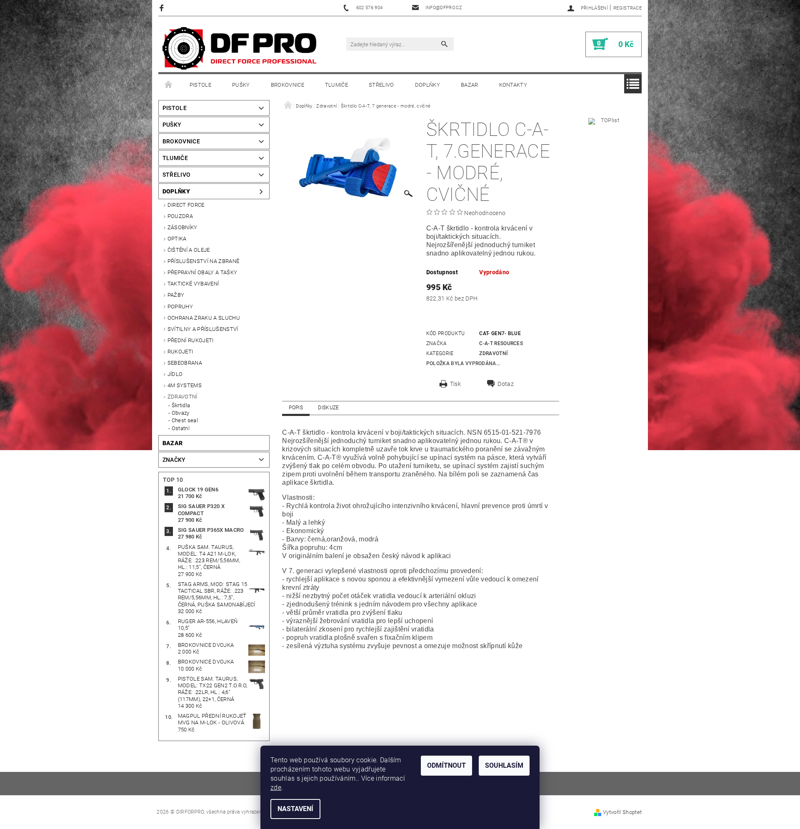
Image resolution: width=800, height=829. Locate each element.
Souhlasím (504, 765)
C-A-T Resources (501, 343)
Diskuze (328, 408)
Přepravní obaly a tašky (202, 272)
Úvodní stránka (168, 85)
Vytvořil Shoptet (622, 812)
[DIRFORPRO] (239, 48)
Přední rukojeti (191, 340)
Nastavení (295, 809)
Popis (296, 408)
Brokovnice (287, 85)
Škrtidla (181, 405)
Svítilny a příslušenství (203, 329)
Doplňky (427, 85)
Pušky (241, 85)
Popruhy (180, 306)
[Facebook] (162, 7)
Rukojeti (180, 351)
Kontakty (513, 85)
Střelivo (381, 85)
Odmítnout (446, 765)
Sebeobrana (185, 363)
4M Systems (185, 385)
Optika (177, 238)
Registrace (627, 8)
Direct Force (186, 205)
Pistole (200, 85)
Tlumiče (336, 85)
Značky (174, 459)
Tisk (455, 384)
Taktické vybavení (193, 284)
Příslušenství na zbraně (203, 261)
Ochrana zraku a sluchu (204, 318)
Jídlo (175, 374)
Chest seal (185, 420)
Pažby (176, 295)
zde (275, 787)
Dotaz (506, 384)
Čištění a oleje (189, 250)
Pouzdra (180, 216)
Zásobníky (183, 227)
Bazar (469, 85)
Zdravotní (183, 396)
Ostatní (181, 428)
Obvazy (181, 413)
